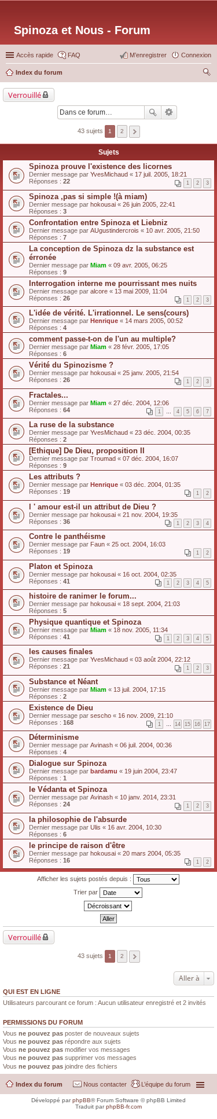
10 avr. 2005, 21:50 (173, 230)
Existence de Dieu (61, 707)
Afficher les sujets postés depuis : (85, 878)
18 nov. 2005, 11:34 (140, 629)
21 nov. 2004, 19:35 (150, 514)
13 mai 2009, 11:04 (141, 291)
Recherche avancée (169, 112)
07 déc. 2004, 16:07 (150, 458)
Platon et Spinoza (61, 566)
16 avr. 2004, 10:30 (134, 827)
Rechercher (152, 112)
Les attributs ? (54, 476)
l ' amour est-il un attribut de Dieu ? (92, 506)
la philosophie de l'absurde (78, 819)
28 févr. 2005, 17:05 (141, 346)
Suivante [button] (134, 132)
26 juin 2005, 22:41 (149, 204)
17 (207, 724)
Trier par (86, 892)
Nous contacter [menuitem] (105, 1084)
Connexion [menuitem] (196, 55)
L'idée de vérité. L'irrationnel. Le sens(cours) (109, 313)
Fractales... (48, 395)
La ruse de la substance (71, 424)
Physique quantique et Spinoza (85, 622)
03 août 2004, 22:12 (162, 659)
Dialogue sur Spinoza (67, 763)
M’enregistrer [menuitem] (148, 55)
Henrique (104, 320)
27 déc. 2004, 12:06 (141, 402)
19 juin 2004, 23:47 (150, 771)
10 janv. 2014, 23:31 (148, 797)
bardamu (103, 771)
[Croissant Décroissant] (108, 906)
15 (187, 724)
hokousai (103, 204)
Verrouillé (24, 95)
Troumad (103, 458)
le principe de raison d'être (77, 845)
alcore (99, 291)
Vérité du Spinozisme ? (71, 365)
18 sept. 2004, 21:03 (151, 603)
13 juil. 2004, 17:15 (139, 689)
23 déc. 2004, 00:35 (162, 432)
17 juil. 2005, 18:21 (161, 174)
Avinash (101, 745)
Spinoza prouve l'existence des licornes (100, 166)
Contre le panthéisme (67, 536)
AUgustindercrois (114, 230)
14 (178, 724)
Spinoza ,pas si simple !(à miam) (88, 196)
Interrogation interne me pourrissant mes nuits (113, 283)
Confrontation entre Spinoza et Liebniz (98, 222)
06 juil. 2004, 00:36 (146, 745)
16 (197, 724)
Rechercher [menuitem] (206, 73)
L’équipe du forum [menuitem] (165, 1084)
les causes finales (61, 651)
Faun (97, 544)
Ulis (95, 827)
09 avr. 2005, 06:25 (140, 265)
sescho (100, 715)
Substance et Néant (63, 681)
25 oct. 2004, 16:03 (138, 544)
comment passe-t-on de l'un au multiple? (102, 339)
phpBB (81, 1100)
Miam (98, 265)
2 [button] (122, 131)
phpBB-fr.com (124, 1106)
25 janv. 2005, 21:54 (151, 372)
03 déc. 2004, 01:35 (153, 484)
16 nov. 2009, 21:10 (145, 715)
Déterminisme (54, 737)
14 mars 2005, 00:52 (154, 320)
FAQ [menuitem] (74, 55)
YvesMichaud (109, 174)
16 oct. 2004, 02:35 (149, 574)
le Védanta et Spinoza (68, 789)
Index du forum (39, 1084)
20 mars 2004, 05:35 (152, 853)
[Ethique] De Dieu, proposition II (87, 450)
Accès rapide (34, 55)
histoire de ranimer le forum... (83, 596)
